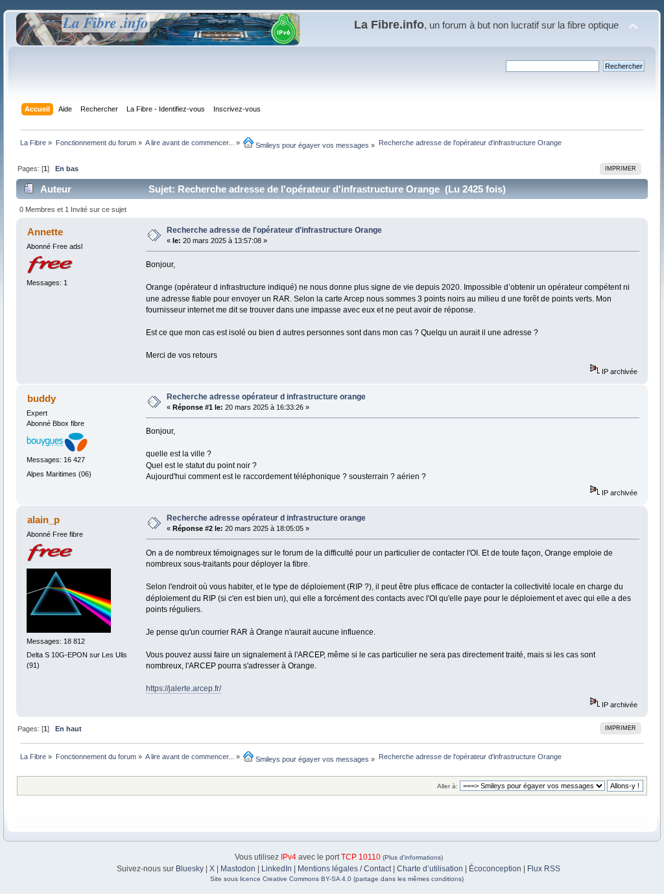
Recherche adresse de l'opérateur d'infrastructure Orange (274, 230)
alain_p (43, 519)
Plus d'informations (413, 857)
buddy (41, 398)
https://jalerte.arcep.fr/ (183, 688)
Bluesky (190, 868)
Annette (45, 231)
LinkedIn (276, 868)
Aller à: (447, 786)
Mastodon (237, 868)
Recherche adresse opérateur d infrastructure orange (266, 396)
